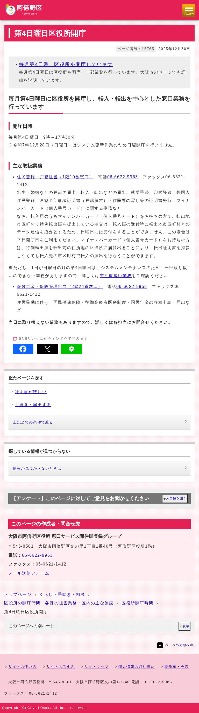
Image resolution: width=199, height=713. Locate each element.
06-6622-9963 (122, 177)
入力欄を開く (176, 498)
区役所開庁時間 (137, 603)
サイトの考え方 (60, 667)
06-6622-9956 (131, 286)
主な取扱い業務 (116, 275)
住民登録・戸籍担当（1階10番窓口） (55, 177)
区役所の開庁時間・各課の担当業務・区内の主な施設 (58, 603)
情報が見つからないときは (37, 468)
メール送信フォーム (28, 573)
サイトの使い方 (22, 667)
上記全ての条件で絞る (33, 422)
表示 (185, 626)
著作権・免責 (177, 667)
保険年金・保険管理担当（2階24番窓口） (60, 286)
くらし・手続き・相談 (62, 594)
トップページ (18, 594)
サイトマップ (96, 667)
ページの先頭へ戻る (181, 645)
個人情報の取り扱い (136, 667)
